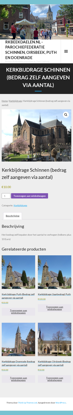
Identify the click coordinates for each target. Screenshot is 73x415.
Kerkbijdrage (15, 101)
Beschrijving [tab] (12, 215)
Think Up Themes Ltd (27, 402)
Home (5, 101)
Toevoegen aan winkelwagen (29, 195)
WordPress (61, 402)
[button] (66, 115)
